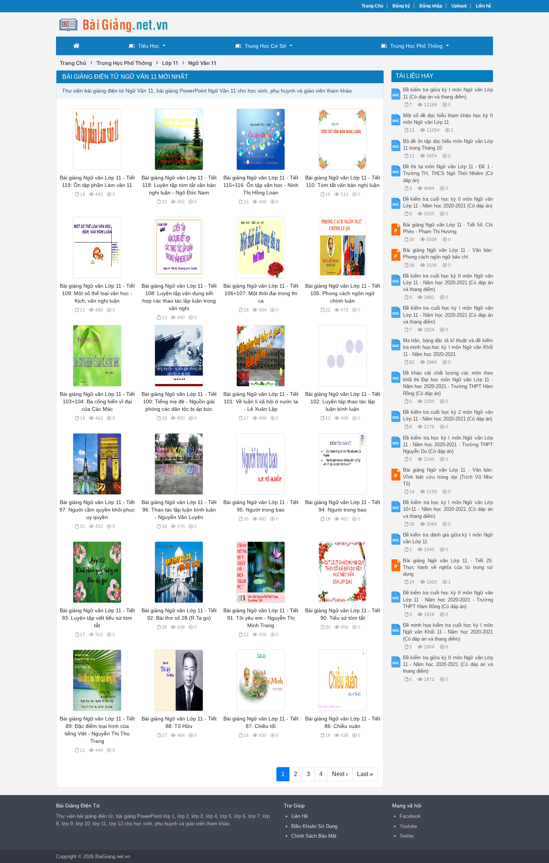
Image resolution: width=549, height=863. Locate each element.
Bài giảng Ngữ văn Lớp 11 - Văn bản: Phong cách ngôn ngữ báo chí (448, 253)
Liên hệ (483, 6)
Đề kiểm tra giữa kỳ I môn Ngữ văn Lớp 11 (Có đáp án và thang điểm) (448, 93)
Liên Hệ (299, 816)
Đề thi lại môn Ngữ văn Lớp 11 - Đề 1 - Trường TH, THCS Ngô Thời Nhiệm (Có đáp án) (448, 173)
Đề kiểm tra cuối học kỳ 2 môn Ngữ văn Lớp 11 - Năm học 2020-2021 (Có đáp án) (448, 415)
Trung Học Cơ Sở (265, 46)
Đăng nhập (430, 6)
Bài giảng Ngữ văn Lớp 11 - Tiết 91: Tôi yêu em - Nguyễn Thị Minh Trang (260, 617)
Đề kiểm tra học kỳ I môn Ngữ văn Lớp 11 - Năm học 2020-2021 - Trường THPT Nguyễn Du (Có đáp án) (448, 444)
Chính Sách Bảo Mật (313, 836)
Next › (340, 774)
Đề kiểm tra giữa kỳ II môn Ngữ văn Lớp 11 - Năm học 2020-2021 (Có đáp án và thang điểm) (448, 664)
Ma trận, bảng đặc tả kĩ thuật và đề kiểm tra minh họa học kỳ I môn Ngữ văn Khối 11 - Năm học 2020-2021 (448, 347)
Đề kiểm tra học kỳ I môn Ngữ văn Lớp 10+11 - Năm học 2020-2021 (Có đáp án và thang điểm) (448, 509)
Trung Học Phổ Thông (416, 46)
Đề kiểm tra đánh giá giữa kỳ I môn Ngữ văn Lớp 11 (448, 538)
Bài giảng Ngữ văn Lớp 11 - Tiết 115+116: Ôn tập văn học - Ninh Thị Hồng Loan (260, 185)
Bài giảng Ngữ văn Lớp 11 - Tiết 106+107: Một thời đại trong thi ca (260, 293)
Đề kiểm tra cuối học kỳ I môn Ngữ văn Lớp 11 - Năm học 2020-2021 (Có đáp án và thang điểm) (448, 314)
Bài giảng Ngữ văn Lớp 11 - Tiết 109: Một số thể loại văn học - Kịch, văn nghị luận (97, 293)
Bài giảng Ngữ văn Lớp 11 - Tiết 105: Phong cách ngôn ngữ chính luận (342, 293)
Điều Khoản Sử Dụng (314, 826)
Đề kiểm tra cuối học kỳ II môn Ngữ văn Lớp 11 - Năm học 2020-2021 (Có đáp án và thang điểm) (448, 282)
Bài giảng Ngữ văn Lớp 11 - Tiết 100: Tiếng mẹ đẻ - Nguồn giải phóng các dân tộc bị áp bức (179, 401)
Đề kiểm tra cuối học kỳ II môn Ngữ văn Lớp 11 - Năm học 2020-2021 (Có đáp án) (448, 202)
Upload (459, 6)
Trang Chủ (372, 6)
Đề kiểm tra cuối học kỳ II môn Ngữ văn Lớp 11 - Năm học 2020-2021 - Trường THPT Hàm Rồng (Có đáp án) (448, 599)
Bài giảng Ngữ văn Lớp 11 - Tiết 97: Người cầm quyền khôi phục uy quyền (97, 509)
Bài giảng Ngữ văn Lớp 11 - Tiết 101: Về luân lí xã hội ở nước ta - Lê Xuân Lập (260, 401)
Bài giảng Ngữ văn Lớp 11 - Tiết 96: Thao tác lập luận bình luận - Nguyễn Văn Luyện (179, 509)
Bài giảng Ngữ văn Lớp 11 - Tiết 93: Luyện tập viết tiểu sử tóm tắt (97, 617)
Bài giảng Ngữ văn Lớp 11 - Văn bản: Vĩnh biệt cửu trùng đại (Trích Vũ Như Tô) (448, 476)
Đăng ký (401, 6)
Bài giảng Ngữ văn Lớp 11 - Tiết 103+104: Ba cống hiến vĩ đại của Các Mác (97, 401)
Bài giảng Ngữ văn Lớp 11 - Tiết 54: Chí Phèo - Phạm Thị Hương (448, 228)
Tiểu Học (148, 46)
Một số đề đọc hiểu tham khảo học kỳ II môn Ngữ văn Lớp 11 (448, 119)
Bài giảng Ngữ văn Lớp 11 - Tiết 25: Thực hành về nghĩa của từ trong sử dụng (448, 567)
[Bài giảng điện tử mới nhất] (116, 24)
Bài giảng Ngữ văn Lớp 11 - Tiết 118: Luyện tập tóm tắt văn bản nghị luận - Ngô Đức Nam (179, 185)
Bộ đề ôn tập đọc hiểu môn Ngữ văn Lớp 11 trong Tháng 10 (448, 144)
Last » (365, 774)
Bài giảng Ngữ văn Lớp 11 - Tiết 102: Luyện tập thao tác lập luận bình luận (342, 401)
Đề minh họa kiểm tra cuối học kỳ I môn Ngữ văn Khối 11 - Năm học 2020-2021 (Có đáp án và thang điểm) (448, 631)
